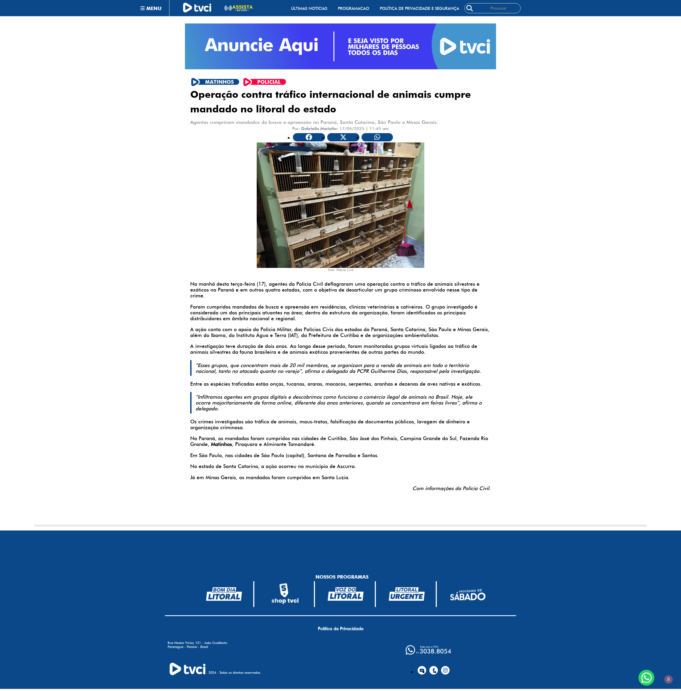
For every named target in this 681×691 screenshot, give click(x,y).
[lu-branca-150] (406, 594)
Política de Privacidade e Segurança (419, 8)
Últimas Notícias (309, 8)
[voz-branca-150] (345, 594)
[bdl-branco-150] (224, 594)
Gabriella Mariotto (319, 128)
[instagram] (445, 668)
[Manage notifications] (668, 679)
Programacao (353, 8)
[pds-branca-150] (467, 594)
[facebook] (433, 668)
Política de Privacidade (340, 628)
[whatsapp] (428, 650)
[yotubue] (422, 668)
